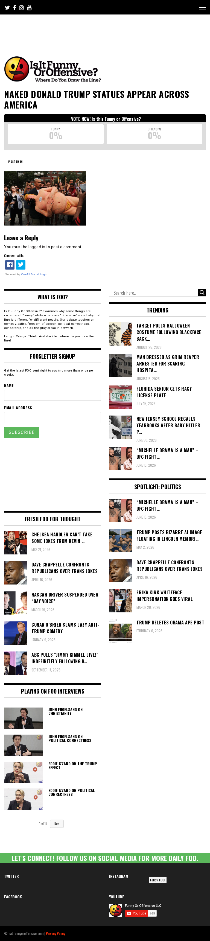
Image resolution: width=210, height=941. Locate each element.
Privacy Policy (55, 933)
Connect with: (14, 255)
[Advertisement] (106, 29)
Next (56, 824)
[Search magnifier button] (202, 292)
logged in (36, 247)
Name (9, 385)
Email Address (18, 407)
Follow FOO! (157, 880)
